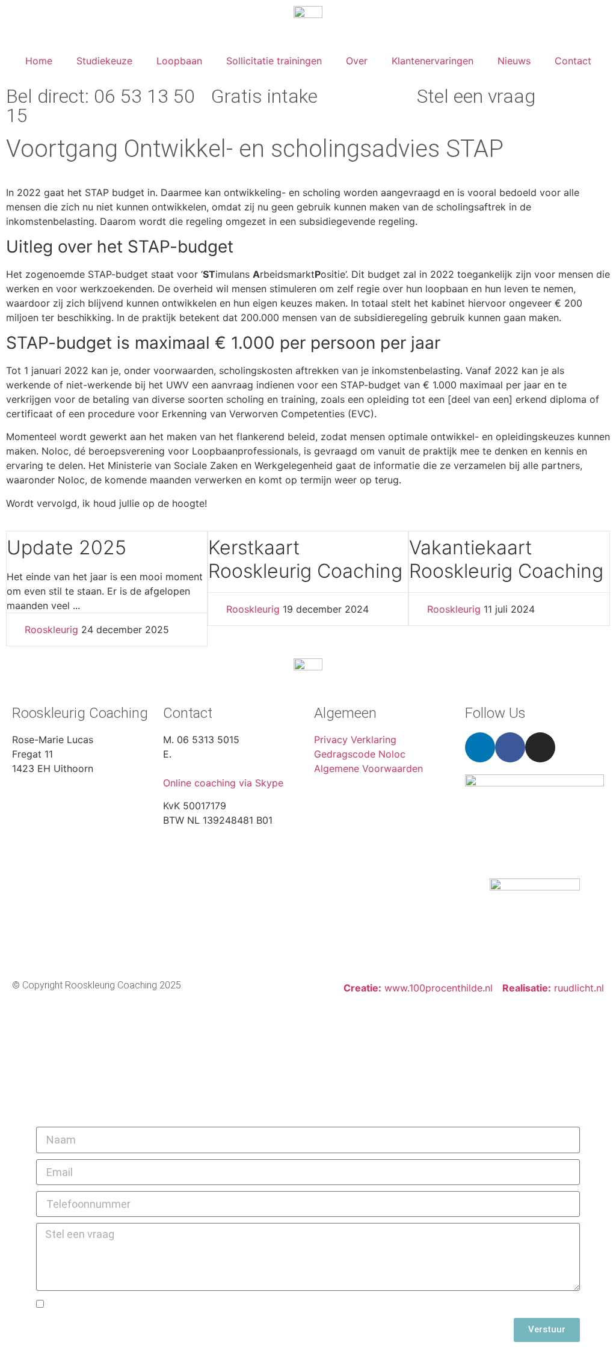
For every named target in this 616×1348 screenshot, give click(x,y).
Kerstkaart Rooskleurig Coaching (305, 559)
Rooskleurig (51, 629)
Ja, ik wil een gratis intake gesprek (129, 1304)
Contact (573, 61)
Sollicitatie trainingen (274, 61)
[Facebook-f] (510, 747)
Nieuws (514, 61)
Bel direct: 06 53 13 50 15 (100, 106)
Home (38, 61)
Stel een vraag (476, 96)
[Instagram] (540, 747)
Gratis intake (264, 96)
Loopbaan (179, 61)
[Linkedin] (480, 747)
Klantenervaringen (432, 61)
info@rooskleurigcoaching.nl (227, 768)
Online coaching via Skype (223, 783)
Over (357, 61)
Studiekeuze (104, 61)
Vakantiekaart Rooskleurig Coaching (506, 559)
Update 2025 (66, 547)
